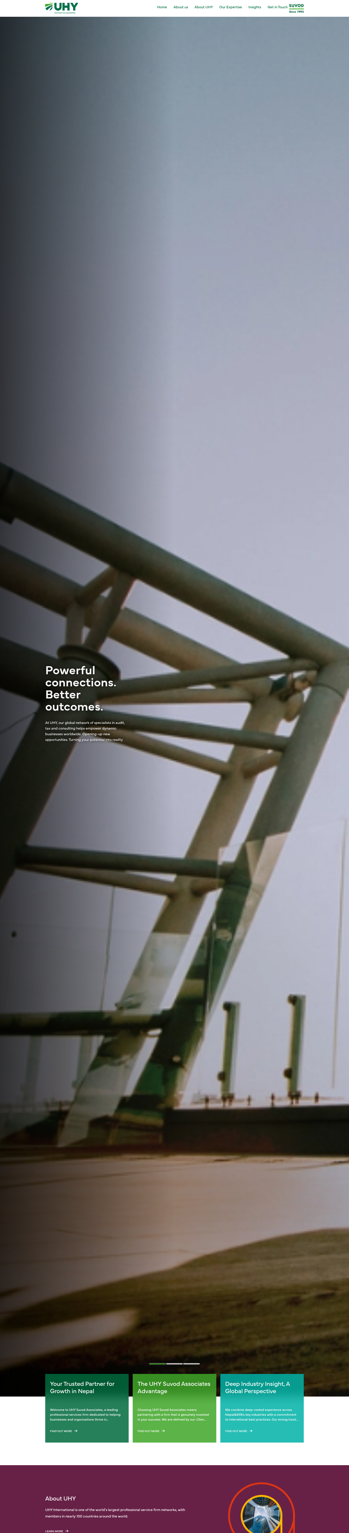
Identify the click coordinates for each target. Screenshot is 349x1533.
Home (162, 6)
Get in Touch (278, 6)
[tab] (157, 1363)
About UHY (203, 6)
